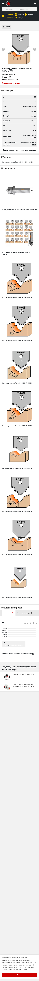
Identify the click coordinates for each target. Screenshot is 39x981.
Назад (7, 27)
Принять (19, 975)
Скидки (20, 18)
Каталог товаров (9, 16)
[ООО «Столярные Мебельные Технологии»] (8, 5)
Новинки (31, 15)
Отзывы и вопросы (11, 607)
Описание (6, 157)
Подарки (21, 15)
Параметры (7, 90)
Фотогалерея (8, 168)
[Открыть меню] (3, 3)
